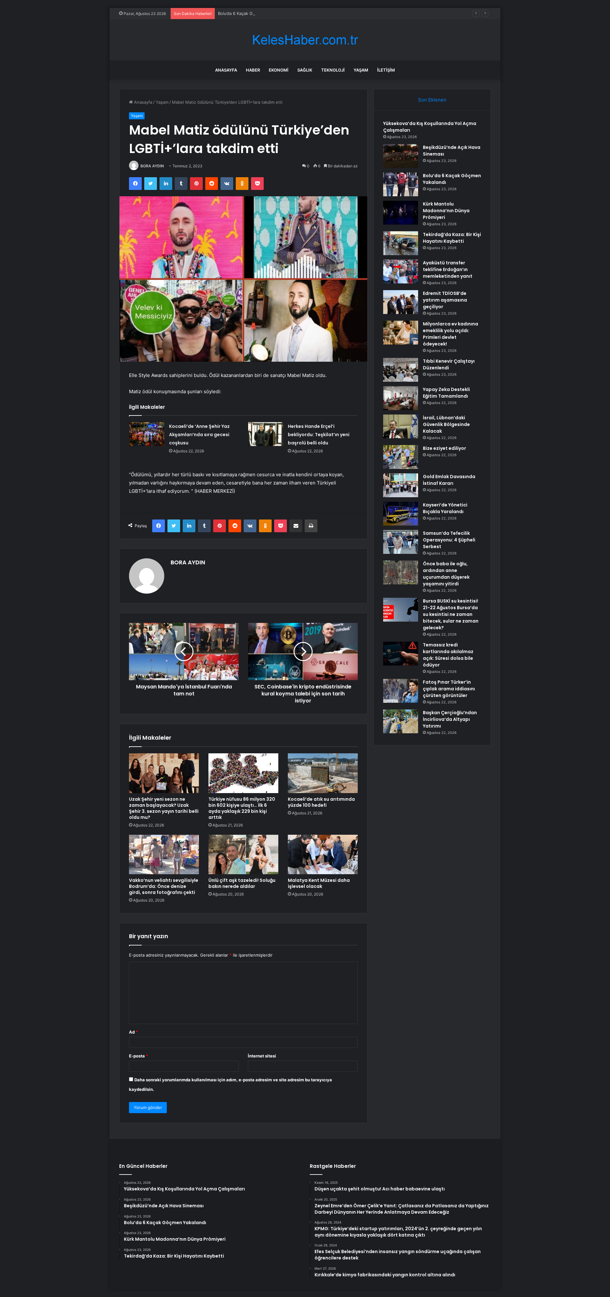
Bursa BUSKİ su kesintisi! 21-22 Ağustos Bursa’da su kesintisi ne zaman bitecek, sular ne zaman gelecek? (450, 614)
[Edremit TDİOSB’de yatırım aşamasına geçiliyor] (400, 302)
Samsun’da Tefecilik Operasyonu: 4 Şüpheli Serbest (449, 540)
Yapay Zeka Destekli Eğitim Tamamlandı (446, 392)
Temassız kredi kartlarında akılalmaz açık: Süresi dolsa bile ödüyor (448, 655)
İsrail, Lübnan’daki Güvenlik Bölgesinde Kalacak (446, 424)
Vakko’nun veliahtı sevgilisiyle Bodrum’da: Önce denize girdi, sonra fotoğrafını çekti (163, 886)
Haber (253, 70)
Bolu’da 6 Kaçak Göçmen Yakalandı (252, 13)
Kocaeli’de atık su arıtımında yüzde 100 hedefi (321, 802)
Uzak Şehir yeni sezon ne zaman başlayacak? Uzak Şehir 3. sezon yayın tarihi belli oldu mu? (164, 808)
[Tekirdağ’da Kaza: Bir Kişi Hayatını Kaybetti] (400, 243)
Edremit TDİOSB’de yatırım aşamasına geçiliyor (445, 300)
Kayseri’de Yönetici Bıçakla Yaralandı (445, 508)
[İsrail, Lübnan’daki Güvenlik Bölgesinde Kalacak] (400, 426)
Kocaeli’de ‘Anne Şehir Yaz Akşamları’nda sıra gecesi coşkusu (199, 434)
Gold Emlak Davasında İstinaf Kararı (449, 479)
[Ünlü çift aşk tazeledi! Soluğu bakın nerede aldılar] (243, 854)
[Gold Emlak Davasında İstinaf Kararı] (400, 485)
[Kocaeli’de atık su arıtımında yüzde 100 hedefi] (323, 773)
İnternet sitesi (262, 1055)
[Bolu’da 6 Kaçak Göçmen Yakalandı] (400, 184)
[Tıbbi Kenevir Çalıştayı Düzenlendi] (400, 370)
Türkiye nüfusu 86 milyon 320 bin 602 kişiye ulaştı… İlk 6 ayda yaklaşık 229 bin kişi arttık (241, 808)
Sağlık (304, 70)
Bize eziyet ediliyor (444, 448)
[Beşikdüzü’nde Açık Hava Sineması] (400, 156)
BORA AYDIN (152, 166)
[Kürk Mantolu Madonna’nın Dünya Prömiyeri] (400, 213)
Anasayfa (226, 70)
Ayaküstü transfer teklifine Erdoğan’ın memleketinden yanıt (447, 269)
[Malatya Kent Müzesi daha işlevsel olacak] (323, 854)
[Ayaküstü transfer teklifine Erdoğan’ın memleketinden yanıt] (400, 271)
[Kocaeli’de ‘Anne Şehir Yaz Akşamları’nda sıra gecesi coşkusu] (146, 434)
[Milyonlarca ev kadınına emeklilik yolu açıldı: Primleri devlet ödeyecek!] (400, 333)
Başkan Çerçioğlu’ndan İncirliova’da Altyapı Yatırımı (450, 719)
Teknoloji (333, 70)
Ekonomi (278, 70)
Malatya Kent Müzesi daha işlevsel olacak (319, 883)
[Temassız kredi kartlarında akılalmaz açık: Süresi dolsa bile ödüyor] (400, 654)
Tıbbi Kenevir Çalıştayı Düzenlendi (449, 364)
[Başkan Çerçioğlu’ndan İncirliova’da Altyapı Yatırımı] (400, 721)
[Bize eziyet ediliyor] (400, 457)
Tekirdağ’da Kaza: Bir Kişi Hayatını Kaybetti (452, 237)
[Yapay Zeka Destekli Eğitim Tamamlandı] (400, 398)
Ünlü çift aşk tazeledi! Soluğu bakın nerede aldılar (241, 883)
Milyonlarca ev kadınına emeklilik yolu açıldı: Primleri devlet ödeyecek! (450, 334)
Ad (133, 1032)
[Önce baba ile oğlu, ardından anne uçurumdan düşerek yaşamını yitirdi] (400, 572)
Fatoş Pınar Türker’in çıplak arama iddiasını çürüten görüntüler (449, 689)
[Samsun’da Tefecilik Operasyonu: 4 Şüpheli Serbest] (400, 542)
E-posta (138, 1055)
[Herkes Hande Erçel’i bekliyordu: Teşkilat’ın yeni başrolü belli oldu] (265, 434)
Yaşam (361, 70)
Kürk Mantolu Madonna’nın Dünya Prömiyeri (446, 210)
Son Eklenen (432, 100)
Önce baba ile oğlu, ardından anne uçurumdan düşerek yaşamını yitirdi (446, 574)
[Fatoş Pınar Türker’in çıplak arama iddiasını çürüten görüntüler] (400, 691)
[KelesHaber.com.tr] (305, 40)
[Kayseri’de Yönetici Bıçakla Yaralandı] (400, 514)
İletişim (386, 70)
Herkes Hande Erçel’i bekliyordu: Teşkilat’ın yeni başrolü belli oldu (318, 434)
